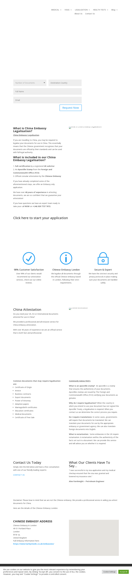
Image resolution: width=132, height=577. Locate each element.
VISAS (67, 10)
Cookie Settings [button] (109, 572)
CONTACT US (19, 475)
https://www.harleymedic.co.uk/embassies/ (33, 544)
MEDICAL (55, 10)
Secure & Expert (103, 269)
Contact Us (90, 14)
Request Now (70, 107)
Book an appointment (108, 221)
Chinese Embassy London (66, 269)
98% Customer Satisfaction (29, 269)
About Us (78, 14)
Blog (113, 10)
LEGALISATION (81, 10)
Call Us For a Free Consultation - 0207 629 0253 (28, 295)
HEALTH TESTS (99, 10)
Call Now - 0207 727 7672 (39, 355)
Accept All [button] (123, 572)
